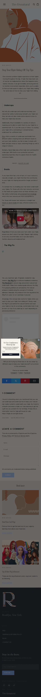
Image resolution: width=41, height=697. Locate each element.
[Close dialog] (39, 340)
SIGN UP (10, 354)
